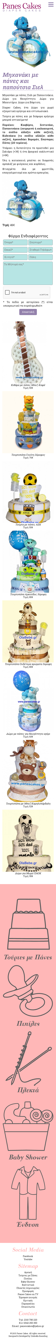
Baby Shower (28, 1281)
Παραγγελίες (28, 1303)
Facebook (28, 1256)
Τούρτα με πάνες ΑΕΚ (28, 524)
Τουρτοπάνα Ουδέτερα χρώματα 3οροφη (28, 664)
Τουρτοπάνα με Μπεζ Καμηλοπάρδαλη (28, 803)
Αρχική (28, 1272)
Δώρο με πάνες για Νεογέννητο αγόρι (28, 733)
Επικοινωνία (28, 1306)
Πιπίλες (28, 1278)
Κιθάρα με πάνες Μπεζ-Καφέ (28, 385)
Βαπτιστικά (28, 1284)
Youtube (28, 1259)
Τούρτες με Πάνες (28, 1275)
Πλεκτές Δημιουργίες (28, 1287)
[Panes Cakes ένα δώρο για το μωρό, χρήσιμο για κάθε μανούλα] (22, 7)
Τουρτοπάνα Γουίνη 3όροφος (28, 454)
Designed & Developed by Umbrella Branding (28, 1336)
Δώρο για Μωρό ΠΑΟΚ (28, 873)
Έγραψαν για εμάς (28, 1297)
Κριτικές (28, 1300)
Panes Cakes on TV (28, 1294)
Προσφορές (28, 1291)
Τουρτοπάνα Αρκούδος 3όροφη (28, 594)
